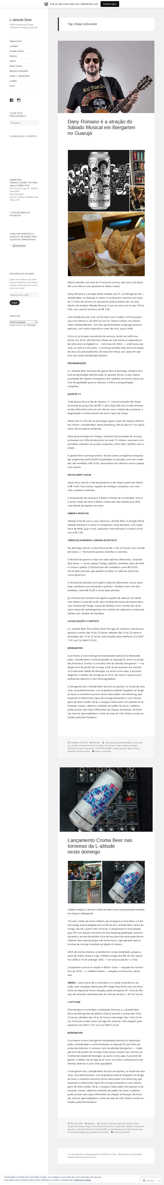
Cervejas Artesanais (105, 745)
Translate (31, 325)
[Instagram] (20, 102)
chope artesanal (122, 745)
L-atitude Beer (21, 20)
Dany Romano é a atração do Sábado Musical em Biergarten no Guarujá (101, 127)
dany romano (133, 748)
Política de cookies (82, 1180)
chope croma (132, 1123)
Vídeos (13, 61)
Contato (13, 81)
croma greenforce (101, 1129)
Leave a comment (103, 751)
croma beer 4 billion (123, 1126)
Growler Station (17, 51)
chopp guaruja (120, 748)
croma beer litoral (84, 1129)
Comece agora (110, 4)
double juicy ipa (118, 1129)
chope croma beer (76, 1126)
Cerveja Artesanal (87, 745)
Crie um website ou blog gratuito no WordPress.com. (92, 1154)
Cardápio (14, 46)
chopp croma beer (85, 748)
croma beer (108, 1126)
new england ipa (81, 1132)
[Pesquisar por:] (24, 122)
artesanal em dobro (124, 742)
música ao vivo (83, 751)
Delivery (13, 56)
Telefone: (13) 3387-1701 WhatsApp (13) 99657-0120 (24, 184)
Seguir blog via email (22, 274)
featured (71, 751)
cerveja (74, 745)
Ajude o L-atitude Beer (20, 76)
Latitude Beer (16, 179)
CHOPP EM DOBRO (103, 748)
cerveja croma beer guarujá (112, 1123)
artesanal (109, 742)
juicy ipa (138, 1129)
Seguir (15, 302)
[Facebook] (13, 102)
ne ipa (70, 1132)
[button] (99, 181)
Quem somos (16, 66)
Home (12, 86)
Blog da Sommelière (19, 71)
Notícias (96, 742)
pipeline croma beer (99, 1132)
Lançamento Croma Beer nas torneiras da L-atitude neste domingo (100, 846)
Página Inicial (16, 41)
